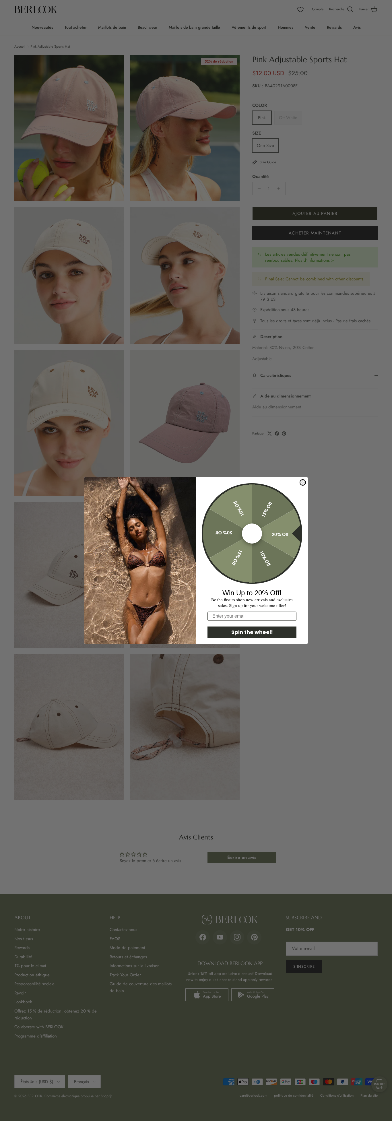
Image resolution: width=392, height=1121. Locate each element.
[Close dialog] (303, 482)
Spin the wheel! (252, 632)
